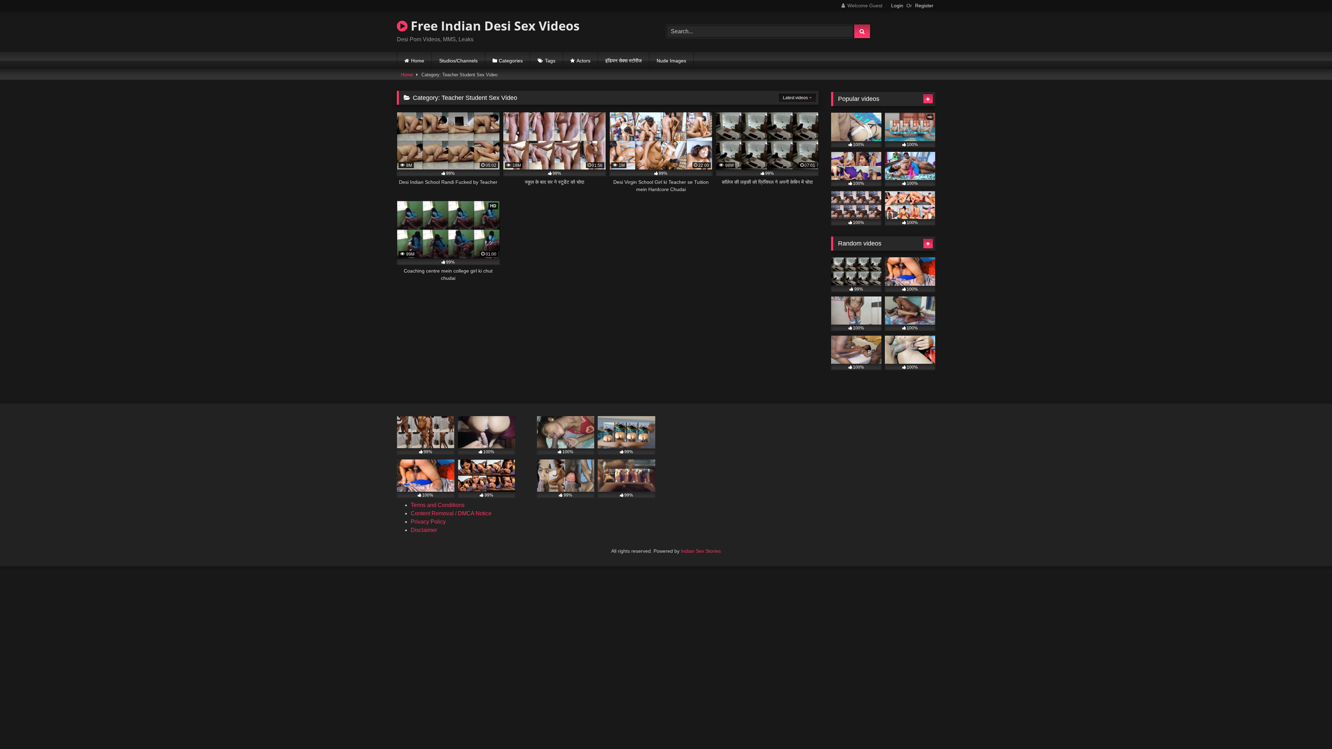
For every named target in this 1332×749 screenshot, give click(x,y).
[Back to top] (1310, 728)
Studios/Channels (458, 60)
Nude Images (671, 60)
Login (897, 5)
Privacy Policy (428, 522)
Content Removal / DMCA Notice (451, 513)
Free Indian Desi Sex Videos (494, 25)
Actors (583, 60)
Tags (550, 60)
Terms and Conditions (437, 505)
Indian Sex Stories (701, 551)
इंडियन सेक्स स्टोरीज (623, 60)
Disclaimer (424, 530)
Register (924, 5)
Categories (511, 60)
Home (417, 60)
